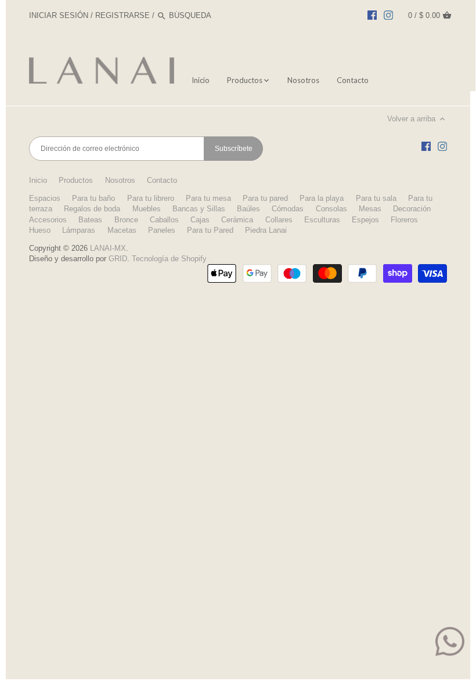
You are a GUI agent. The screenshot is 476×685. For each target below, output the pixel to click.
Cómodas (288, 208)
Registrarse (122, 15)
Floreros (404, 219)
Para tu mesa (208, 198)
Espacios (44, 198)
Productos (76, 180)
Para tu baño (93, 198)
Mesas (370, 208)
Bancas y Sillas (198, 208)
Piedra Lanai (266, 230)
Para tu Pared (210, 230)
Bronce (126, 219)
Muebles (146, 208)
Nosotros (120, 180)
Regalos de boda (92, 208)
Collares (279, 219)
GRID (118, 258)
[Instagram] (388, 15)
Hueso (40, 230)
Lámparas (78, 230)
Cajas (200, 219)
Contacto (162, 180)
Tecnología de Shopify (169, 258)
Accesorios (48, 219)
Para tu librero (150, 198)
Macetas (121, 230)
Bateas (90, 219)
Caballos (164, 219)
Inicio (38, 180)
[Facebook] (372, 15)
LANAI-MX (108, 248)
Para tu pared (265, 198)
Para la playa (322, 198)
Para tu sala (376, 198)
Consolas (331, 208)
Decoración (412, 208)
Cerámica (237, 219)
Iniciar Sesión (58, 15)
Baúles (248, 208)
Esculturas (322, 219)
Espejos (365, 219)
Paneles (161, 230)
